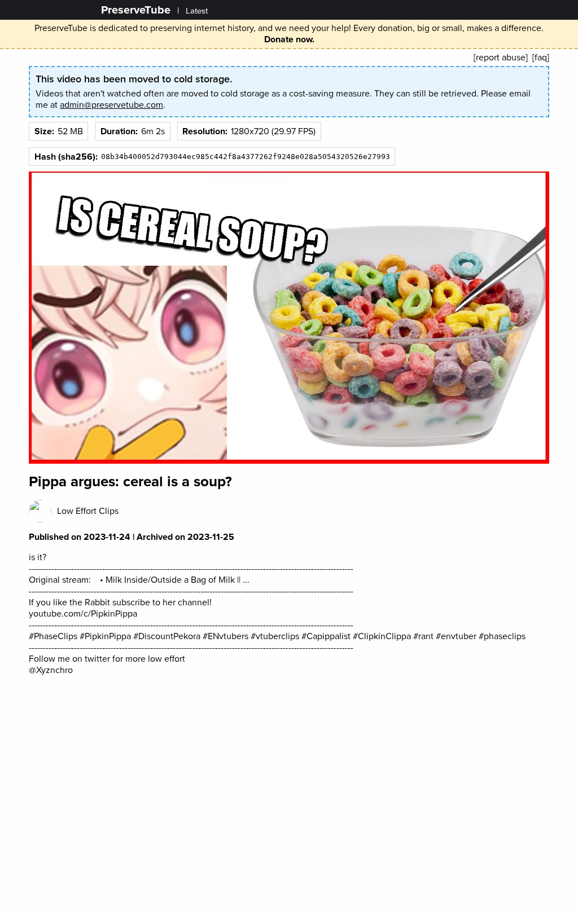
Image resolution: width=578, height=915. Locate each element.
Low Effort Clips (88, 511)
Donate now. (289, 39)
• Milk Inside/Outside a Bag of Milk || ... (173, 580)
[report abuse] (501, 57)
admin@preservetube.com (111, 105)
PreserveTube (135, 10)
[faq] (540, 57)
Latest (197, 11)
